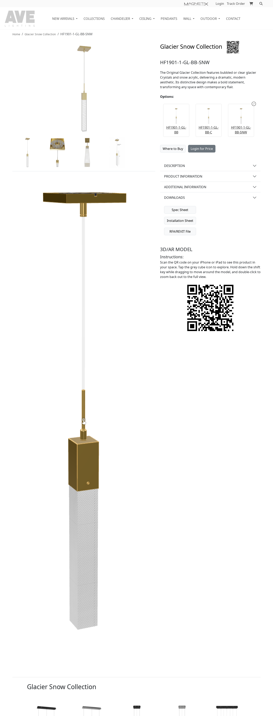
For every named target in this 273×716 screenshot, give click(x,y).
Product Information (183, 176)
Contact (233, 18)
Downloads (174, 197)
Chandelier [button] (120, 18)
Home (16, 34)
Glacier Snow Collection (40, 34)
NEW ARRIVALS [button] (63, 18)
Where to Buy (173, 148)
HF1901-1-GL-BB (176, 129)
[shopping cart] (251, 3)
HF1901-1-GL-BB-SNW (241, 129)
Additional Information (185, 187)
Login (220, 3)
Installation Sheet (180, 220)
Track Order (236, 3)
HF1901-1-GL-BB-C (209, 129)
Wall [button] (187, 18)
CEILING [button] (145, 18)
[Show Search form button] (261, 3)
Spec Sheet (180, 210)
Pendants (169, 18)
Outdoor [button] (208, 18)
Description (174, 166)
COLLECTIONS (94, 18)
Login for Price (202, 148)
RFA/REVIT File (180, 231)
